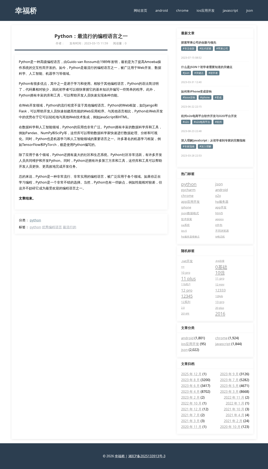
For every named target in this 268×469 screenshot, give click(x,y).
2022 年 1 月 (235, 403)
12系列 (185, 302)
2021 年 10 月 (234, 409)
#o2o (186, 122)
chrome (182, 10)
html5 (219, 213)
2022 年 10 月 (191, 403)
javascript (230, 10)
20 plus (219, 308)
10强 (220, 273)
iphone (186, 207)
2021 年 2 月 (233, 421)
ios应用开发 (206, 10)
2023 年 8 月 (190, 380)
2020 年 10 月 (230, 426)
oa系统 (185, 225)
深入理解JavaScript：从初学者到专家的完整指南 (213, 140)
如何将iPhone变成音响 (196, 91)
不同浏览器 (222, 231)
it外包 (218, 225)
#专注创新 (189, 48)
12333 (220, 290)
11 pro (219, 278)
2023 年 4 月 (190, 391)
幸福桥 (26, 10)
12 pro (186, 290)
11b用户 (186, 284)
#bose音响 (189, 97)
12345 (187, 296)
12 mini (219, 284)
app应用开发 (190, 201)
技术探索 (186, 219)
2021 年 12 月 (191, 409)
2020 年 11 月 (191, 426)
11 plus (188, 278)
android (161, 10)
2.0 (183, 308)
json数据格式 (190, 213)
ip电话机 (220, 236)
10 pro (185, 273)
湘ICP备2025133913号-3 (146, 456)
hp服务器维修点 (190, 236)
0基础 (221, 267)
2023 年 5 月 (229, 385)
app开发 (221, 207)
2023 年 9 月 (229, 374)
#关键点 (199, 73)
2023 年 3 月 (229, 391)
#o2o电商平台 (202, 122)
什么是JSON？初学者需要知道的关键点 (206, 67)
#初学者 (213, 73)
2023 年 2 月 (190, 397)
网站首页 (140, 10)
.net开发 (187, 261)
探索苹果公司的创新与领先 (198, 42)
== (182, 267)
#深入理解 (205, 146)
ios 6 (184, 231)
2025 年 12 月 (191, 374)
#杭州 (218, 122)
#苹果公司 (222, 48)
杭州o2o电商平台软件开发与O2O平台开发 (209, 116)
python (35, 220)
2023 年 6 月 (190, 385)
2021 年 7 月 (190, 415)
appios (219, 219)
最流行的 (69, 227)
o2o (218, 195)
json (249, 10)
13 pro (219, 302)
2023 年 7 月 (229, 380)
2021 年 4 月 (235, 415)
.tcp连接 (219, 261)
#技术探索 (205, 48)
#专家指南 (189, 146)
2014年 (185, 313)
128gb (219, 296)
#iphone (205, 97)
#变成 (218, 97)
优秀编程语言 (52, 227)
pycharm (188, 189)
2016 (220, 314)
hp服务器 (221, 201)
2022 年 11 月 (234, 397)
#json (186, 73)
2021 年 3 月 (190, 421)
